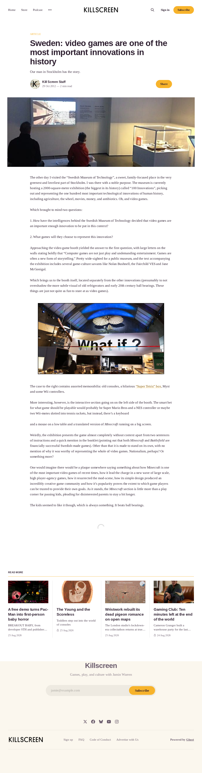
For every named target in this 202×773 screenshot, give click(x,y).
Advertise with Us (127, 739)
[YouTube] (109, 722)
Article (35, 34)
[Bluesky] (101, 722)
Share (164, 83)
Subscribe (184, 9)
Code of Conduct (100, 739)
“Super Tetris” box (148, 386)
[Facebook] (93, 722)
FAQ (81, 739)
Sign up (68, 739)
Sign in (165, 9)
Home (12, 9)
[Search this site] (152, 10)
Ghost (190, 739)
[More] (50, 10)
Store (24, 9)
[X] (85, 722)
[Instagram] (117, 722)
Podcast (37, 9)
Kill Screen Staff (53, 82)
